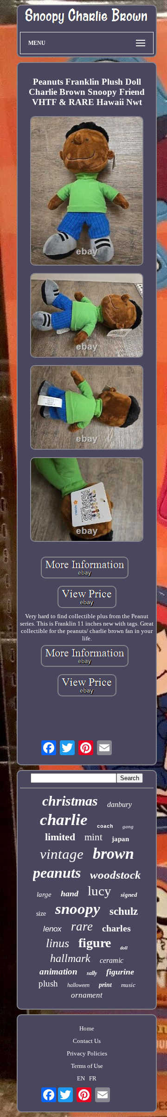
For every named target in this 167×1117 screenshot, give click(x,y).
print (105, 984)
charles (116, 928)
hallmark (70, 958)
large (44, 894)
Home (86, 1028)
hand (69, 893)
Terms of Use (87, 1065)
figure (94, 943)
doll (124, 947)
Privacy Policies (87, 1053)
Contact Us (87, 1040)
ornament (87, 995)
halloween (78, 985)
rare (82, 926)
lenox (52, 929)
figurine (120, 971)
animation (58, 971)
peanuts (57, 872)
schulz (123, 911)
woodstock (115, 875)
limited (60, 837)
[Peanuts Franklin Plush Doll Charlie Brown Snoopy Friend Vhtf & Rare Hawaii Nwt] (86, 191)
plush (48, 983)
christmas (70, 800)
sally (92, 973)
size (41, 913)
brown (113, 853)
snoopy (77, 908)
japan (120, 839)
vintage (62, 854)
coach (105, 826)
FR (92, 1078)
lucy (99, 890)
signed (129, 894)
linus (57, 943)
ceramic (111, 960)
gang (128, 826)
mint (93, 837)
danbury (119, 804)
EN (81, 1078)
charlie (64, 820)
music (128, 984)
